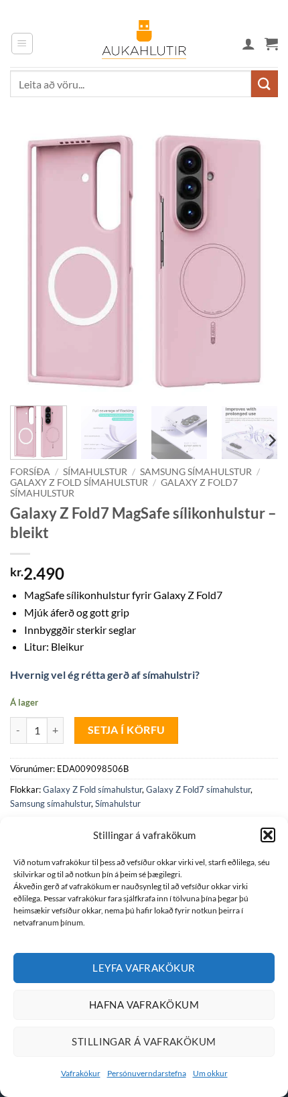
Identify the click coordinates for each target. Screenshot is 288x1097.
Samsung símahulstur (196, 471)
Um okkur (210, 1073)
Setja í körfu (126, 730)
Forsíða (30, 471)
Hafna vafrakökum (144, 1004)
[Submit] (264, 83)
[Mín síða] (248, 43)
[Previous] (32, 261)
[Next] (256, 261)
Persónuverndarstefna (146, 1073)
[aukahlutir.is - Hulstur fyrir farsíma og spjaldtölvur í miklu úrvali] (144, 43)
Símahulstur (95, 471)
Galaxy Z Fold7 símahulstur (198, 789)
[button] (268, 835)
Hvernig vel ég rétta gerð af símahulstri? (105, 674)
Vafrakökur (80, 1073)
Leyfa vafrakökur (143, 968)
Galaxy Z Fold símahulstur (79, 482)
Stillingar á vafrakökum (144, 1041)
